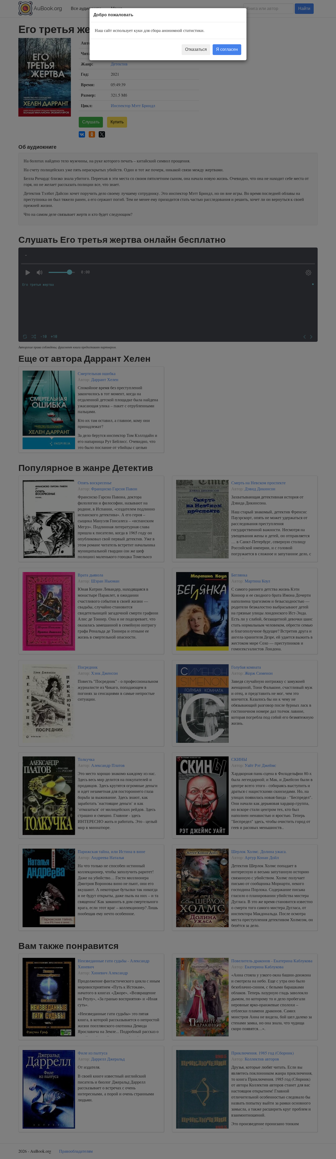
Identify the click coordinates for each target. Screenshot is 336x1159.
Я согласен (227, 49)
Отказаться (196, 49)
